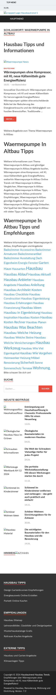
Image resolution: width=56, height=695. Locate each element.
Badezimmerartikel (29, 254)
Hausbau (34, 268)
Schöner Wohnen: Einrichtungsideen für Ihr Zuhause (38, 514)
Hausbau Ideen (31, 307)
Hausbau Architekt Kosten (23, 290)
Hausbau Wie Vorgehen (36, 353)
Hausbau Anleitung (30, 285)
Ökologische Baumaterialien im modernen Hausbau (35, 434)
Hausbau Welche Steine (19, 337)
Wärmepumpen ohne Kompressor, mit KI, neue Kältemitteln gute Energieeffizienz (27, 76)
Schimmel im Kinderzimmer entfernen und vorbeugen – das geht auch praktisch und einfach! (38, 493)
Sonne (39, 362)
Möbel (35, 358)
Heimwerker (11, 358)
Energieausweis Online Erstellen (20, 595)
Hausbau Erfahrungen (18, 303)
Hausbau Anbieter (18, 280)
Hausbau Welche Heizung (22, 332)
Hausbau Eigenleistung (35, 298)
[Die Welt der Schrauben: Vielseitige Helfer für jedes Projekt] (13, 449)
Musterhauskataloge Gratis (18, 631)
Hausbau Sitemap (13, 620)
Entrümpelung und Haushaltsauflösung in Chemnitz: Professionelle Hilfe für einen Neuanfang (38, 413)
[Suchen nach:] (28, 388)
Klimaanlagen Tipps (14, 661)
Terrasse (27, 368)
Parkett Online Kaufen (15, 601)
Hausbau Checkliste (16, 294)
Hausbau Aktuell (39, 274)
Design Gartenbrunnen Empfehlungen (23, 590)
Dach (39, 258)
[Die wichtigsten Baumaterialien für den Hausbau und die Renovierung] (13, 530)
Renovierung (12, 362)
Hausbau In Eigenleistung (22, 312)
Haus (7, 268)
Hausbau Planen (36, 322)
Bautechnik (9, 68)
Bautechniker (20, 85)
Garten (44, 262)
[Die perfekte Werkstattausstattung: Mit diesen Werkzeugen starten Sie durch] (13, 467)
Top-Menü (11, 2)
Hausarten (18, 268)
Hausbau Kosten (29, 317)
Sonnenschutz (13, 368)
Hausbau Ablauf (16, 274)
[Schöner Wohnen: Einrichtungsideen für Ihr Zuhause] (13, 512)
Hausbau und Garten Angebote (20, 655)
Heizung (25, 358)
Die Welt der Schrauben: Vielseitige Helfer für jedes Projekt (38, 452)
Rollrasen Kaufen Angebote (18, 636)
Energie (23, 263)
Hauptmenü (16, 19)
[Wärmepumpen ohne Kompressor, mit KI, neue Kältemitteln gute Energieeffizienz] (28, 62)
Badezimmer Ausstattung (19, 258)
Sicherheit (27, 362)
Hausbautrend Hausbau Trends (35, 675)
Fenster (33, 263)
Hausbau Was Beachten (23, 327)
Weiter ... (10, 119)
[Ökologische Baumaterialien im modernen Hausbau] (13, 431)
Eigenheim (10, 263)
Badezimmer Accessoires (19, 250)
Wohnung (41, 368)
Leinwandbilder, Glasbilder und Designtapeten (28, 625)
